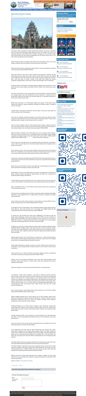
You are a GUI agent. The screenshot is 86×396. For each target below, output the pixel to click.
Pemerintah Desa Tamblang (26, 360)
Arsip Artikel (62, 101)
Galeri (67, 1)
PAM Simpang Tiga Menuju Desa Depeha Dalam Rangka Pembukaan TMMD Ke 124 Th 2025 (65, 30)
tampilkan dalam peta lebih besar (64, 226)
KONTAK (67, 9)
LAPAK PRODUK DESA (59, 9)
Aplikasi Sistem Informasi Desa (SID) (27, 392)
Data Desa (54, 1)
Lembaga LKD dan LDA (46, 1)
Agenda (60, 26)
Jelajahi (70, 1)
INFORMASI (19, 9)
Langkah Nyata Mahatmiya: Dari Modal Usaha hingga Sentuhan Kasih (65, 109)
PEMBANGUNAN (43, 9)
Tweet (20, 365)
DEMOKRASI (73, 9)
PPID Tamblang (61, 1)
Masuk (71, 21)
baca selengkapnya (64, 62)
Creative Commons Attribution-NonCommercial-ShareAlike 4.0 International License (47, 395)
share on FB (14, 365)
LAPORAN (35, 9)
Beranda (13, 9)
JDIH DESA (50, 9)
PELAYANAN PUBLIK (27, 9)
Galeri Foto (62, 36)
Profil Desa (37, 1)
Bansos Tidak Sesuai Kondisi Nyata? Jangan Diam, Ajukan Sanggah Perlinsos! (65, 106)
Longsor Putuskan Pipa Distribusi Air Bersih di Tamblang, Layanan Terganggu (66, 112)
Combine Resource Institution (55, 392)
